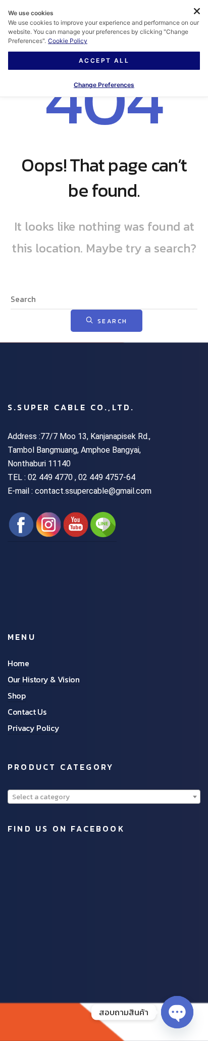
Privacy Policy (34, 728)
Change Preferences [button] (104, 85)
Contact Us (27, 712)
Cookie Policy (67, 41)
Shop (17, 695)
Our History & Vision (44, 679)
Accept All (104, 60)
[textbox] (104, 797)
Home (18, 663)
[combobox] (104, 797)
